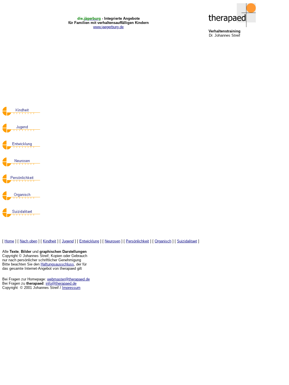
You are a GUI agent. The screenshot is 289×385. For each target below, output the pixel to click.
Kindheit (49, 241)
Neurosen (112, 241)
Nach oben (28, 241)
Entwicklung (89, 241)
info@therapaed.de (61, 283)
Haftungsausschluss (57, 264)
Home (9, 241)
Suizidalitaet (187, 241)
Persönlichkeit (137, 241)
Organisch (163, 241)
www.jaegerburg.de (108, 27)
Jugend (68, 241)
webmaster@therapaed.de (68, 279)
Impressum (71, 288)
